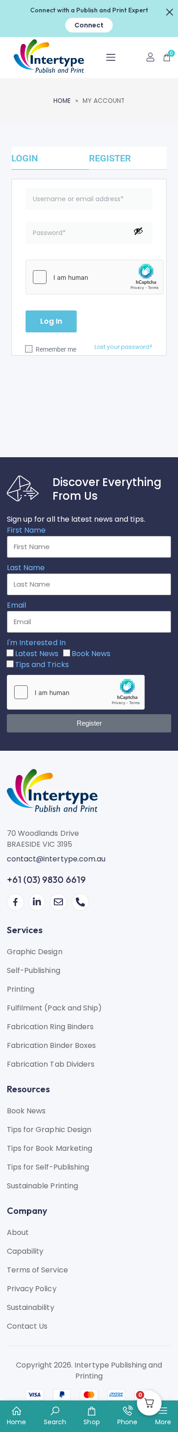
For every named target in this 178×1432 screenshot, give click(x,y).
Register (110, 158)
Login (24, 158)
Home (62, 100)
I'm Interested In (36, 642)
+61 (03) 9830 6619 (46, 879)
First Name (26, 530)
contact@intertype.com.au (56, 859)
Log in (51, 321)
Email (16, 605)
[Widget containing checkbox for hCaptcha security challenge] (94, 277)
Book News (91, 653)
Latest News (36, 653)
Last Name (26, 567)
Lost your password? (123, 347)
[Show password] (138, 231)
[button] (169, 11)
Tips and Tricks (42, 664)
